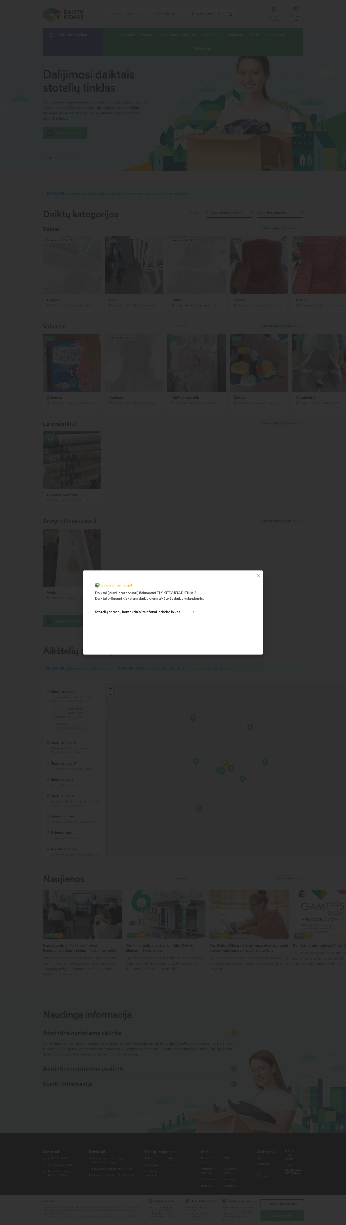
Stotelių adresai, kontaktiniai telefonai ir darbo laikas (137, 611)
